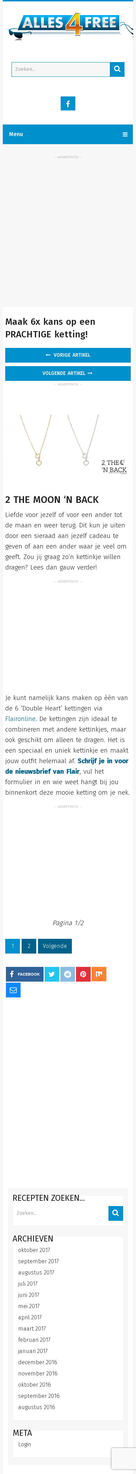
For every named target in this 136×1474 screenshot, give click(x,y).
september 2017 (38, 1261)
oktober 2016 (34, 1384)
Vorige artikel (71, 355)
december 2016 (37, 1362)
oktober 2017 (34, 1250)
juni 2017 (28, 1295)
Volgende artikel (65, 373)
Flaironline (20, 719)
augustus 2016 (36, 1407)
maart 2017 (32, 1328)
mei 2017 (29, 1306)
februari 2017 (34, 1340)
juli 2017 (28, 1283)
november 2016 (38, 1373)
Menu (16, 134)
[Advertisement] (68, 228)
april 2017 (30, 1317)
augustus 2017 (36, 1272)
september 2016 (39, 1396)
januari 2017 (33, 1351)
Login (24, 1444)
